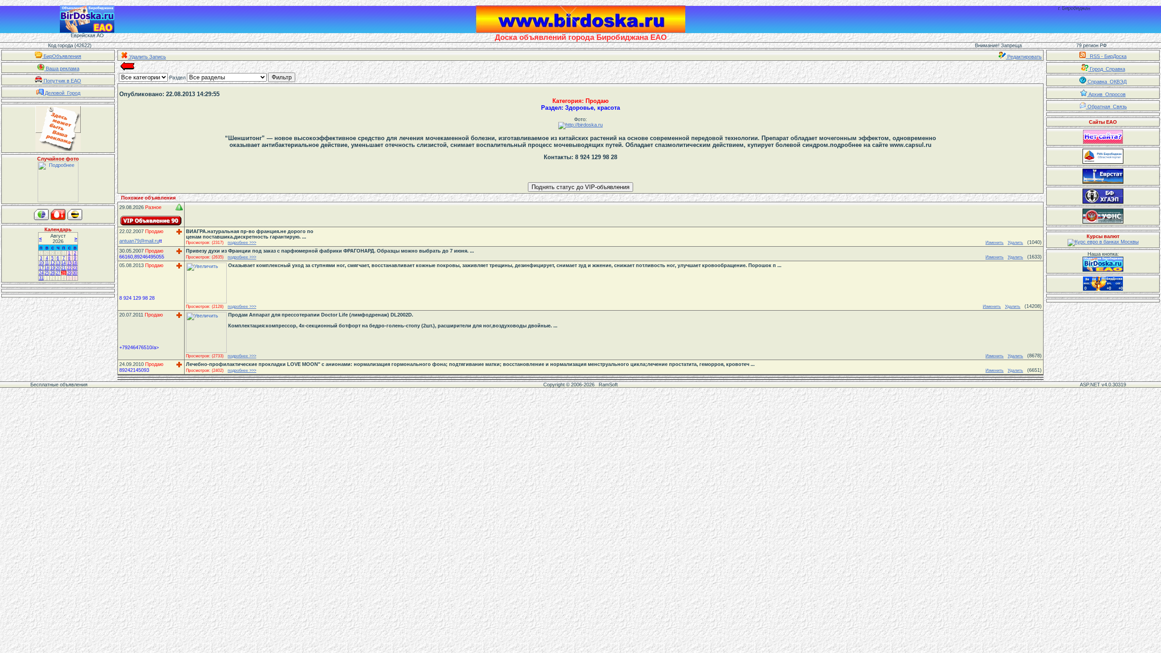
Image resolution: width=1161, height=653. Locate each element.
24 (41, 273)
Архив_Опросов (1106, 94)
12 (52, 263)
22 (69, 268)
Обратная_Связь (1106, 106)
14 (63, 263)
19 (52, 268)
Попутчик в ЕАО (61, 80)
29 (52, 253)
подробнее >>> (242, 242)
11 (47, 263)
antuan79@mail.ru (139, 241)
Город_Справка (1106, 69)
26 (52, 273)
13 (58, 263)
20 (58, 268)
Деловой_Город (62, 93)
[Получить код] (1103, 264)
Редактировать (1024, 56)
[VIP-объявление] (151, 220)
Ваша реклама (61, 68)
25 (46, 273)
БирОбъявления (61, 56)
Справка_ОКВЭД (1106, 81)
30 (58, 253)
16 (75, 263)
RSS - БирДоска (1106, 56)
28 (46, 253)
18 (46, 268)
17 (41, 268)
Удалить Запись (147, 56)
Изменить (994, 242)
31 (63, 253)
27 (41, 253)
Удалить (1015, 242)
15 (69, 263)
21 (63, 268)
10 (41, 263)
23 (75, 268)
